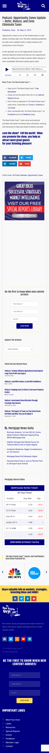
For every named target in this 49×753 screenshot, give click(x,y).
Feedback (26, 114)
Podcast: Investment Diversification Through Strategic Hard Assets (21, 402)
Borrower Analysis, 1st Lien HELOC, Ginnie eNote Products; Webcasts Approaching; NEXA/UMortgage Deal (24, 435)
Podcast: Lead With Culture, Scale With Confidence (23, 381)
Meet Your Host (13, 720)
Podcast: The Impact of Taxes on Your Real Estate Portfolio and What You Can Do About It (23, 413)
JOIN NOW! (24, 326)
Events (9, 735)
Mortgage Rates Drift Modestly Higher (22, 456)
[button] (4, 5)
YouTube (11, 108)
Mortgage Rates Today (24, 488)
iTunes (31, 105)
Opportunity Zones (35, 175)
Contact (9, 746)
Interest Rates (30, 542)
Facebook (11, 114)
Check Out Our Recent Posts (16, 364)
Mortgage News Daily (21, 429)
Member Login (12, 742)
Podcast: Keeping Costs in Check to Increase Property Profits (24, 391)
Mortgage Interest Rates (15, 479)
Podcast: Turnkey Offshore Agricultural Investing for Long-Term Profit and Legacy (24, 372)
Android (39, 105)
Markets (24, 175)
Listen (8, 723)
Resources (10, 727)
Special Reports (13, 731)
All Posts (16, 175)
